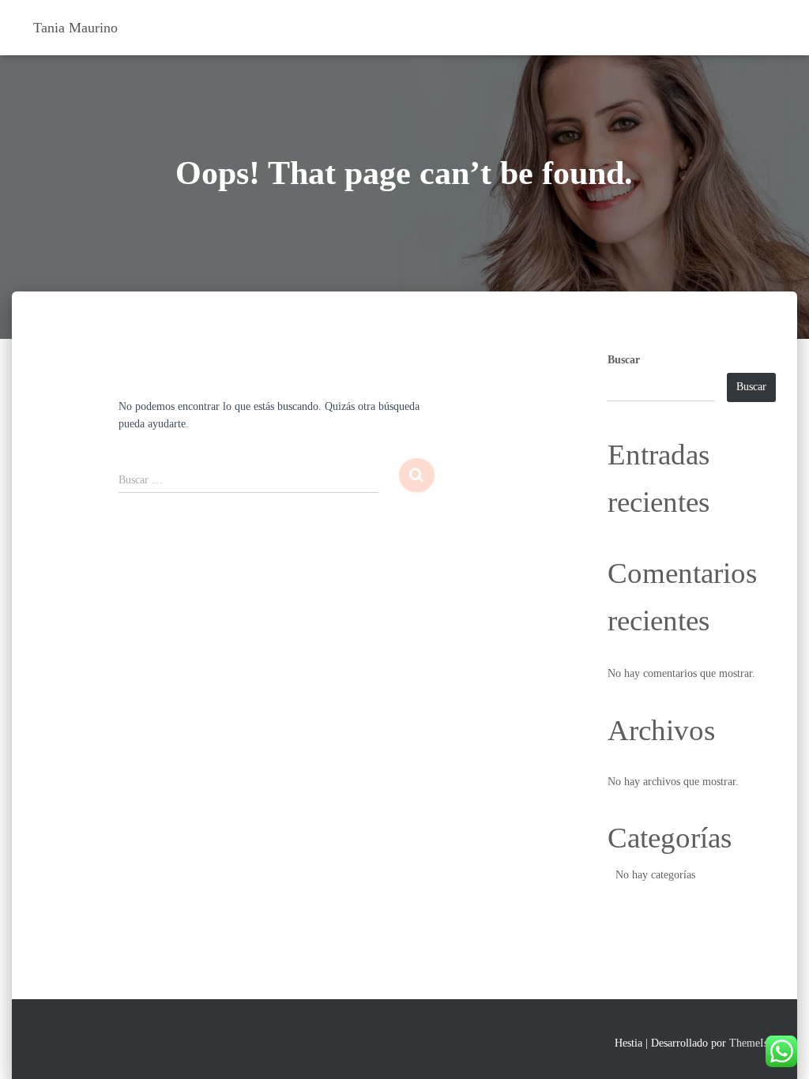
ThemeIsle (752, 1043)
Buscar (624, 360)
